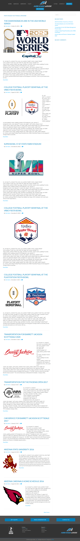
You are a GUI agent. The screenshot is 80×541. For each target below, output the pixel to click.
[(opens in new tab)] (10, 530)
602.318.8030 (40, 9)
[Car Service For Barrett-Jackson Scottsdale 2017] (14, 428)
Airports (23, 4)
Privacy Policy (25, 528)
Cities (55, 4)
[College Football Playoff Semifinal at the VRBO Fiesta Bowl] (22, 107)
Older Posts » (47, 512)
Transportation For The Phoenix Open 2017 (26, 382)
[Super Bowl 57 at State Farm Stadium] (26, 164)
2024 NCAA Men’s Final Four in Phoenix (64, 21)
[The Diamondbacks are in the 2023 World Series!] (26, 43)
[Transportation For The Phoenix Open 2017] (12, 392)
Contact (62, 4)
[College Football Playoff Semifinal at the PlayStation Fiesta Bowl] (26, 296)
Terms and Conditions (26, 530)
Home (10, 4)
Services (16, 4)
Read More (5, 79)
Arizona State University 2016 (19, 449)
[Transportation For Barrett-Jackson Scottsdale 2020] (19, 352)
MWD (53, 539)
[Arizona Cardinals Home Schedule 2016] (13, 495)
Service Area (44, 530)
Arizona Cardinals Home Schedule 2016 (24, 481)
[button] (14, 519)
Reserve (69, 4)
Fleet (29, 4)
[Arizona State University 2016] (10, 463)
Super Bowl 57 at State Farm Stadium (22, 144)
